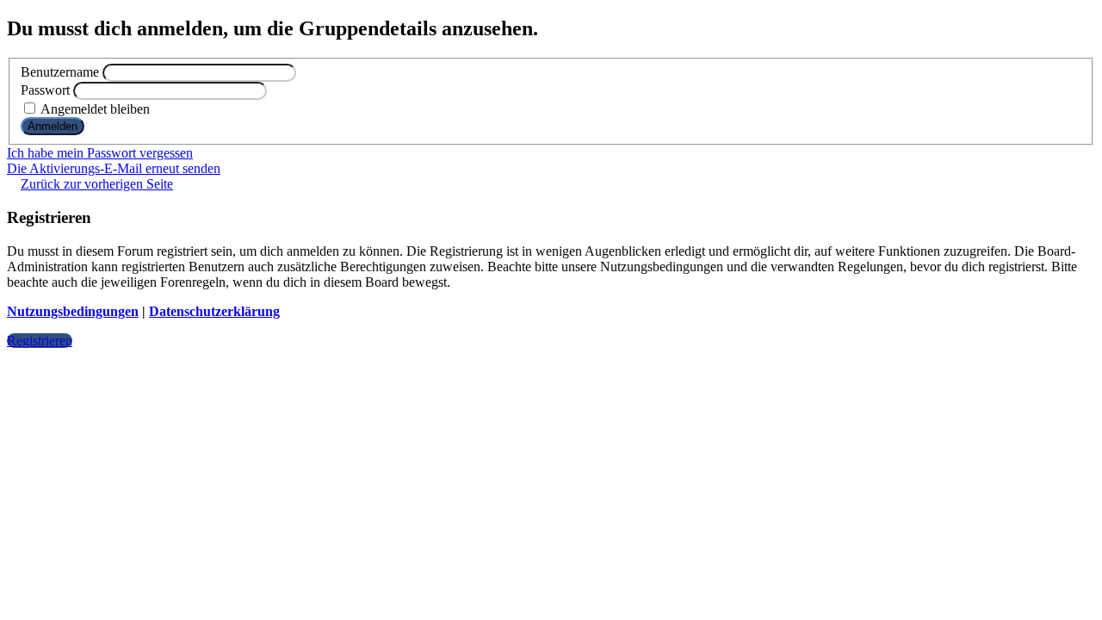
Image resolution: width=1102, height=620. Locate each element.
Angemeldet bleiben (94, 109)
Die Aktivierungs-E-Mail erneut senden (113, 168)
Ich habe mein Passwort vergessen (100, 153)
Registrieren (39, 340)
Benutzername (60, 72)
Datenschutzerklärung (214, 311)
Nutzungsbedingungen (73, 311)
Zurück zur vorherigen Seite (97, 184)
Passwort (45, 90)
